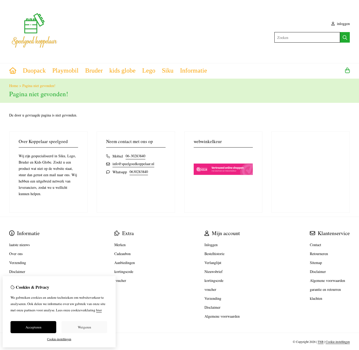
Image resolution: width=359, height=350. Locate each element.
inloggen (343, 23)
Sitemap (316, 262)
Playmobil (65, 70)
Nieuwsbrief (213, 271)
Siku (167, 70)
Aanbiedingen (124, 262)
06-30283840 (135, 155)
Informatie (193, 70)
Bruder (94, 70)
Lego (148, 70)
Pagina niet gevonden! (38, 85)
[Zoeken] (345, 37)
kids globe (122, 70)
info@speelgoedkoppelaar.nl (133, 163)
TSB (321, 341)
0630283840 (139, 171)
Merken (120, 244)
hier (99, 310)
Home (13, 85)
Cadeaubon (122, 253)
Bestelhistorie (214, 253)
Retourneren (319, 253)
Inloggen (211, 244)
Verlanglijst (212, 262)
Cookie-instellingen (338, 341)
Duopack (34, 70)
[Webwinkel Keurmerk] (223, 184)
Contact (315, 244)
